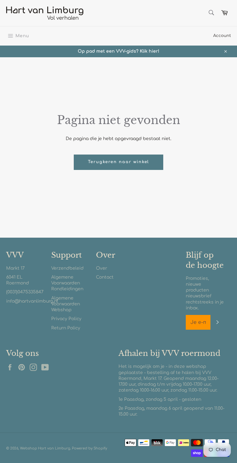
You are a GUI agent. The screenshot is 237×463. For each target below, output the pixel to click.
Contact (105, 277)
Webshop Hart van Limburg (45, 448)
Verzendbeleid (67, 268)
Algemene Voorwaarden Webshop (65, 304)
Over (101, 268)
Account (222, 36)
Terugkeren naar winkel (118, 162)
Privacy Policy (66, 318)
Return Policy (65, 328)
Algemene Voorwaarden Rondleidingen (67, 283)
